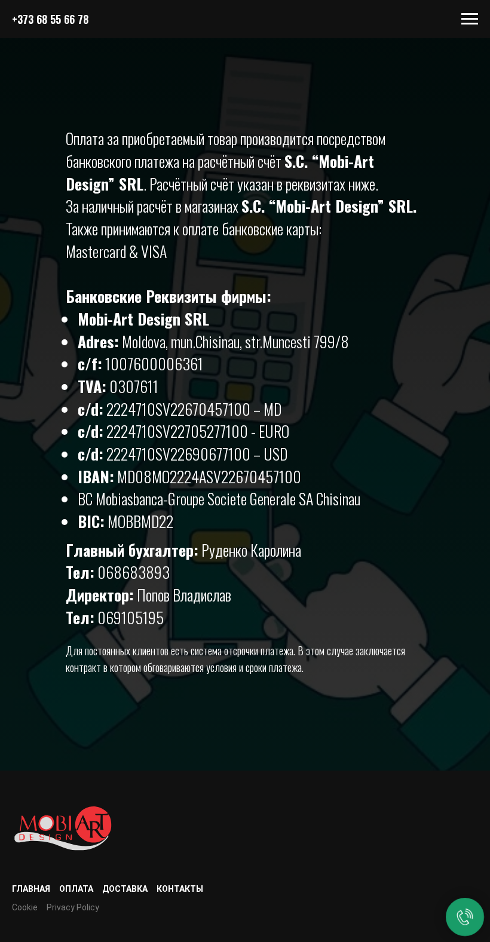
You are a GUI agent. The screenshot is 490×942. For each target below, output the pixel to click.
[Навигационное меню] (469, 19)
